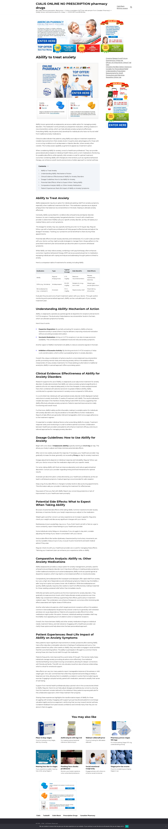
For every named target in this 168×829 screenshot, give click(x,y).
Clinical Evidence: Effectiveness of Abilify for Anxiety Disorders (62, 176)
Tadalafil (46, 815)
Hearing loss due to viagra (46, 766)
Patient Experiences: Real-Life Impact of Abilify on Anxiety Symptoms (65, 188)
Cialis (38, 815)
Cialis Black (56, 815)
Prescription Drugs (70, 815)
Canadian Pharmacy (87, 815)
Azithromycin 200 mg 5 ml (71, 738)
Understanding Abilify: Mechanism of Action (56, 173)
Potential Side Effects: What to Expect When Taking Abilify (61, 182)
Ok (127, 826)
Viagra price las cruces (120, 766)
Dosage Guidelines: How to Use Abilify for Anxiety (58, 179)
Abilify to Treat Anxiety (49, 170)
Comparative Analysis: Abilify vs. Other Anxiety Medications (61, 185)
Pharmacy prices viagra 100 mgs (120, 739)
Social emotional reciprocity (92, 768)
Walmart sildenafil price (95, 738)
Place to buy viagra (44, 738)
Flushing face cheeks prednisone (69, 768)
